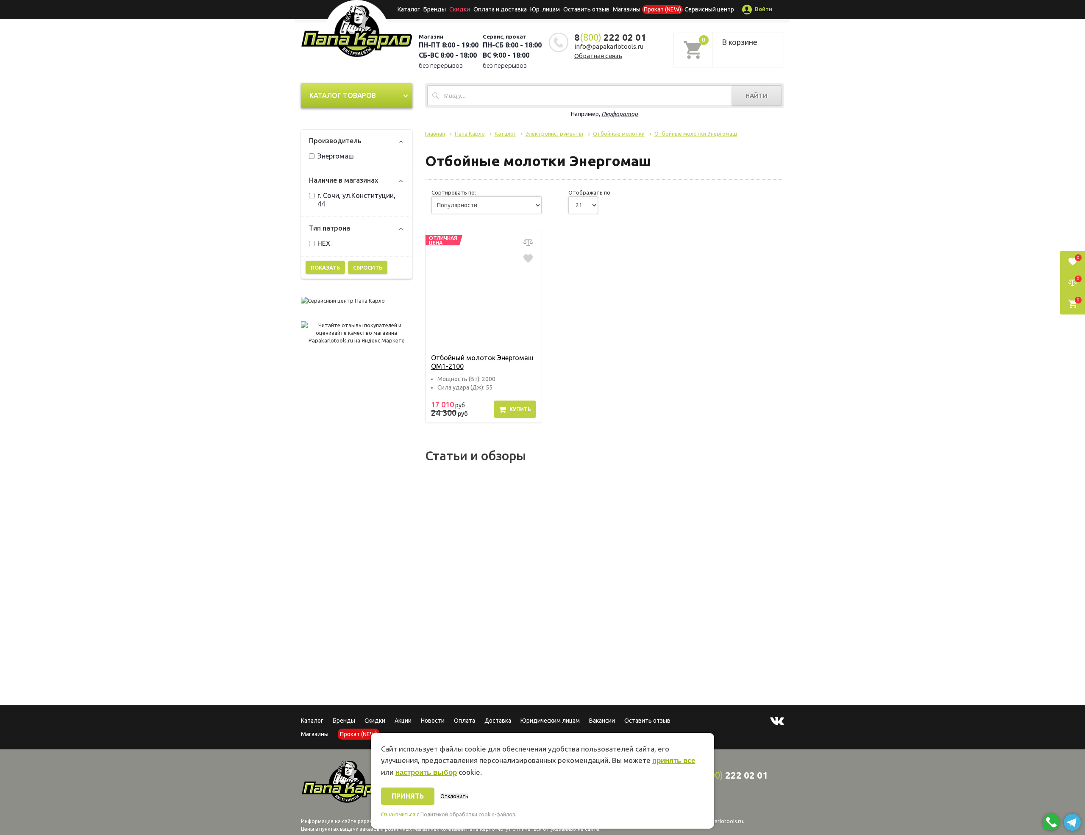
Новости (433, 720)
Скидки (374, 720)
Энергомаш (335, 156)
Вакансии (602, 720)
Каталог (409, 9)
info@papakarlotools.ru (608, 46)
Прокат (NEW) (662, 9)
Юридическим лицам (550, 720)
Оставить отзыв (586, 9)
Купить (520, 409)
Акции (403, 720)
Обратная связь (598, 55)
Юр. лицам (545, 9)
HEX (323, 243)
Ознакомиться (398, 815)
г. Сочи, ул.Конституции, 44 (356, 200)
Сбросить (367, 267)
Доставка (497, 720)
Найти (757, 95)
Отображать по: (590, 192)
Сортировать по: (453, 192)
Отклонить (454, 796)
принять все (673, 761)
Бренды (434, 9)
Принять (408, 796)
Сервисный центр (709, 9)
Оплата (464, 720)
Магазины (314, 734)
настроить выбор (426, 772)
